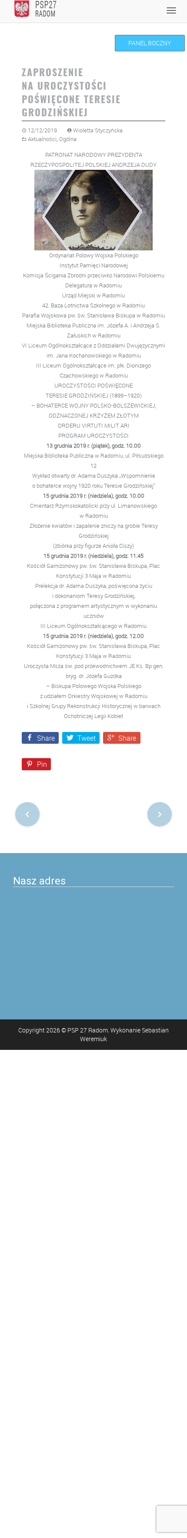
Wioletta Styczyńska (98, 130)
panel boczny (149, 43)
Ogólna (68, 139)
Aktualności (42, 139)
